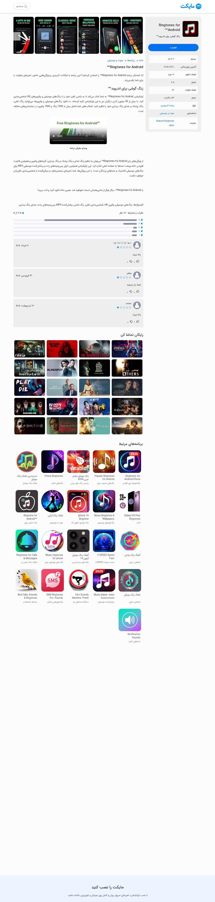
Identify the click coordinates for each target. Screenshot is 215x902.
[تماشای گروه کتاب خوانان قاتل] (29, 407)
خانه (141, 60)
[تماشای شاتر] (29, 426)
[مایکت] (191, 9)
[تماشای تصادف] (29, 349)
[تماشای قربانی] (62, 426)
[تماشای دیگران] (127, 369)
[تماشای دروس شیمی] (94, 388)
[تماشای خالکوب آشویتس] (127, 388)
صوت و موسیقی (167, 113)
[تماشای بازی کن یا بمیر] (29, 388)
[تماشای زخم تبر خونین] (62, 407)
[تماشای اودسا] (127, 349)
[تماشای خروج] (94, 407)
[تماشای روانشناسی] (62, 388)
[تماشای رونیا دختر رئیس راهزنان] (127, 426)
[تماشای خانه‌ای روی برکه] (94, 426)
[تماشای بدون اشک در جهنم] (62, 349)
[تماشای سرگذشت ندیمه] (94, 349)
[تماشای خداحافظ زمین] (29, 369)
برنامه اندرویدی (167, 105)
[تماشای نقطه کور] (62, 369)
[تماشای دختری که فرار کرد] (94, 369)
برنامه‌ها (131, 60)
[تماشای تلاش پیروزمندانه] (127, 407)
